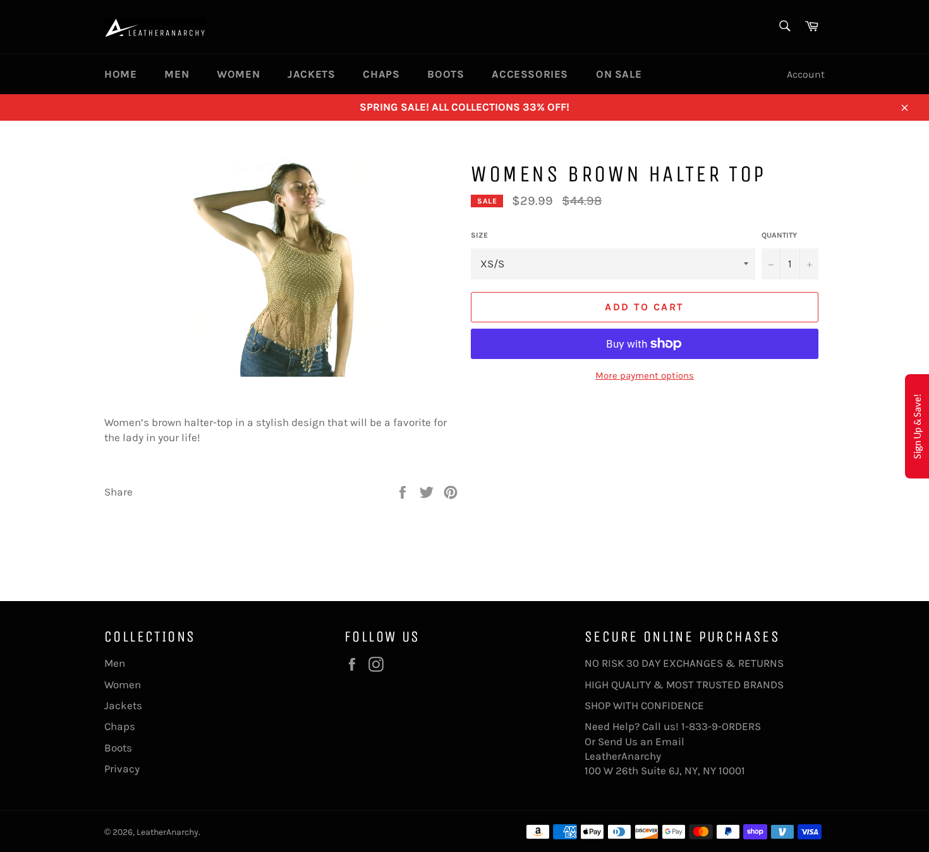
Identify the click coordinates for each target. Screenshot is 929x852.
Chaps (381, 74)
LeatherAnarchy (167, 832)
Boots (445, 74)
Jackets (311, 74)
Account (806, 74)
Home (120, 74)
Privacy (122, 768)
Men (176, 74)
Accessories (530, 74)
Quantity (779, 235)
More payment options (644, 375)
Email (669, 741)
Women (238, 74)
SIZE (479, 235)
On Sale (618, 74)
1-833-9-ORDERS (722, 726)
